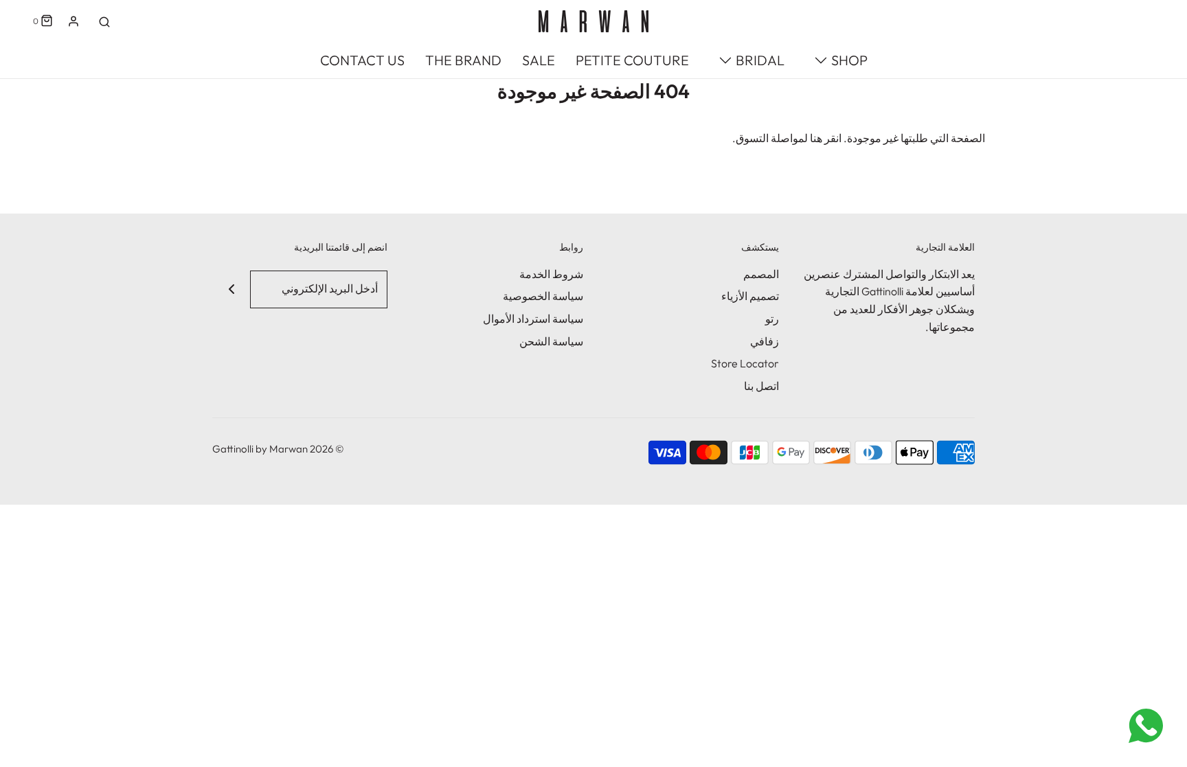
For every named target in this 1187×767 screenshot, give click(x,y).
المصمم (761, 274)
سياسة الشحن (551, 341)
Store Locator (745, 363)
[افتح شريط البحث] (104, 21)
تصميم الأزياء (750, 296)
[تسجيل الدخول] (73, 21)
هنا (816, 138)
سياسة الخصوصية (543, 296)
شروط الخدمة (551, 274)
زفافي (764, 341)
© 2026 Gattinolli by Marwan (278, 448)
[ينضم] (231, 289)
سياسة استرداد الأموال (533, 318)
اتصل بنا (761, 386)
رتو (772, 318)
